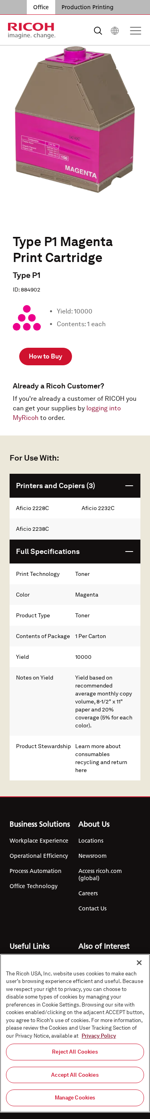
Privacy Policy (99, 1036)
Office (41, 7)
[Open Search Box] (98, 31)
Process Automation (36, 871)
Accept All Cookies (74, 1075)
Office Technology (34, 886)
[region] (75, 1033)
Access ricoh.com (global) (100, 874)
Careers (88, 893)
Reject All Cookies (75, 1052)
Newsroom (92, 855)
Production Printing (88, 7)
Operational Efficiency (39, 855)
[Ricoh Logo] (32, 31)
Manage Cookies (75, 1098)
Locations (90, 840)
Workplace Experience (39, 840)
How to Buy (45, 356)
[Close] (139, 962)
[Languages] (115, 30)
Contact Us (92, 908)
